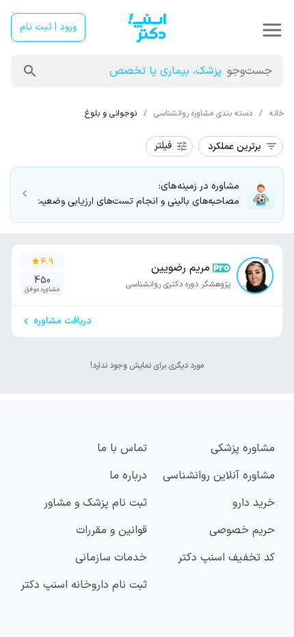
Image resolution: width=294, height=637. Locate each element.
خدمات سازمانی (111, 558)
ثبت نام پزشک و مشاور (95, 503)
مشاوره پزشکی (243, 448)
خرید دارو (253, 503)
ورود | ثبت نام (48, 27)
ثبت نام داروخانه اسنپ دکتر (84, 585)
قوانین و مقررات (111, 530)
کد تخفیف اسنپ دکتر (226, 558)
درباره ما (128, 475)
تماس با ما (122, 448)
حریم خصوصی (242, 530)
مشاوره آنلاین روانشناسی (219, 475)
